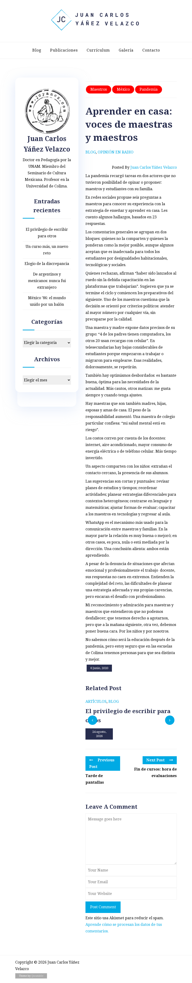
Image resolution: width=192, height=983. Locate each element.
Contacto (151, 50)
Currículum (98, 50)
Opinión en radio (115, 152)
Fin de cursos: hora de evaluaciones (155, 772)
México (123, 89)
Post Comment (103, 907)
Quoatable (37, 976)
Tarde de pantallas (94, 779)
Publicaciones (64, 50)
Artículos (96, 701)
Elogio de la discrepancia (47, 263)
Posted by (144, 167)
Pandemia (149, 89)
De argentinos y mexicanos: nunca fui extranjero (47, 281)
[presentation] (92, 720)
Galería (126, 50)
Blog (36, 50)
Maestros (98, 89)
